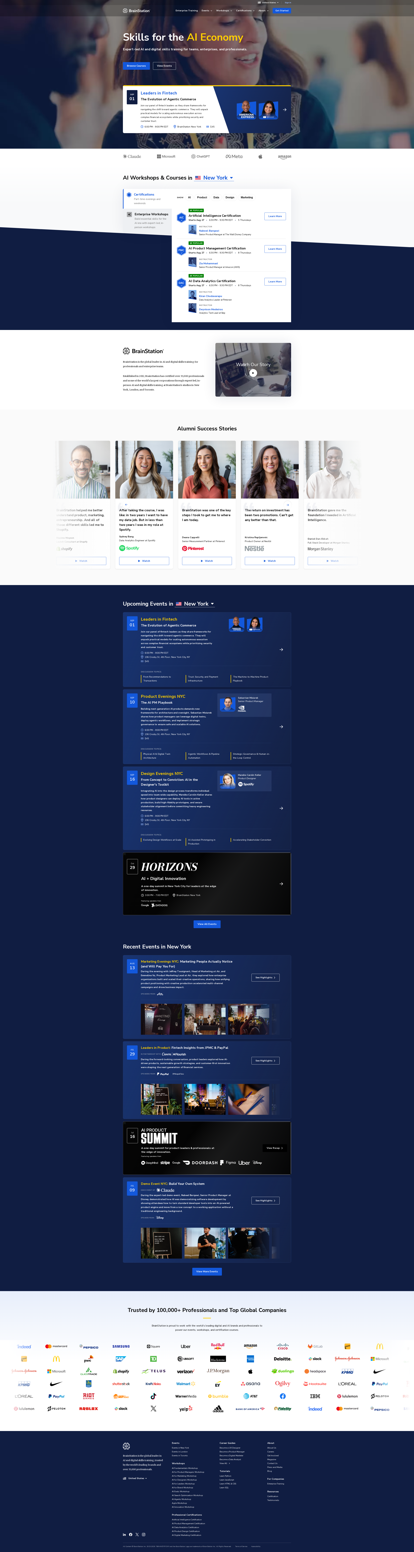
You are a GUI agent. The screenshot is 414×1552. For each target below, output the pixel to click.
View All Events (207, 924)
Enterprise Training (187, 10)
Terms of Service (241, 1546)
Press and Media (274, 1467)
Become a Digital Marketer (231, 1455)
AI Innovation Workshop (183, 1507)
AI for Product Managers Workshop (188, 1472)
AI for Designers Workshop (184, 1480)
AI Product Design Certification (186, 1531)
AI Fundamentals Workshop (185, 1468)
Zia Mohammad (208, 263)
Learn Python (225, 1476)
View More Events (207, 1271)
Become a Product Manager (232, 1451)
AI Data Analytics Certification (185, 1527)
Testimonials (273, 1500)
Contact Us (272, 1463)
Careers (270, 1451)
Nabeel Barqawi (209, 231)
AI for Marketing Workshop (184, 1476)
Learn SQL (224, 1487)
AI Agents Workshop (181, 1499)
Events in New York (180, 1448)
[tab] (147, 199)
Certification (272, 1496)
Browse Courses (136, 65)
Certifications (243, 10)
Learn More (275, 216)
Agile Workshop (179, 1503)
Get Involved (273, 1455)
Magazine (271, 1459)
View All (224, 1463)
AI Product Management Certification (188, 1523)
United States (269, 2)
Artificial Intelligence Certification (187, 1519)
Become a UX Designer (230, 1448)
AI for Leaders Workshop (183, 1483)
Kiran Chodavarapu (210, 296)
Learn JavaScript (227, 1480)
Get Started (281, 10)
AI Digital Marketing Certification (186, 1535)
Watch (83, 561)
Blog (269, 1471)
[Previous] (126, 504)
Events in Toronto (180, 1455)
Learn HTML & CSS (228, 1483)
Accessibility (255, 1546)
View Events (164, 65)
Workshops (222, 10)
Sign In (288, 2)
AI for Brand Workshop (182, 1487)
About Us (271, 1448)
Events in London (180, 1451)
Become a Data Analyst (230, 1459)
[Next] (288, 504)
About (262, 10)
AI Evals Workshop (181, 1491)
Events (205, 10)
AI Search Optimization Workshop (187, 1495)
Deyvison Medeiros (211, 309)
